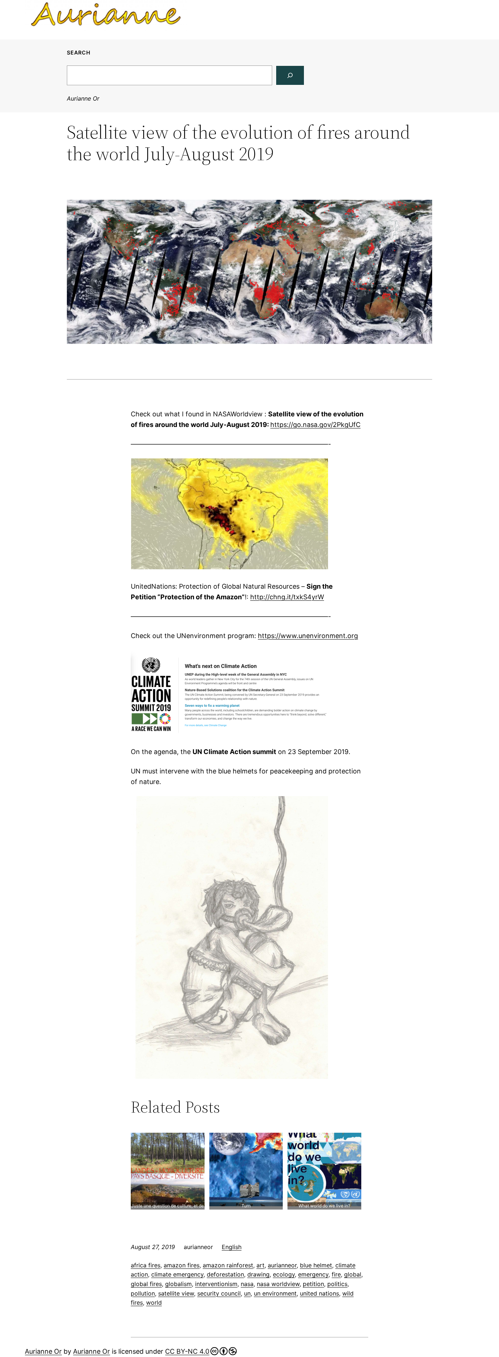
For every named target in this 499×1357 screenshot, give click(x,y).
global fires (146, 1283)
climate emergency (177, 1274)
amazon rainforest (228, 1265)
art (260, 1265)
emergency (313, 1274)
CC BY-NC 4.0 (187, 1351)
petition (313, 1283)
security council (219, 1293)
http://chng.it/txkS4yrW (287, 597)
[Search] (290, 75)
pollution (143, 1293)
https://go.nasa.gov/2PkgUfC (315, 424)
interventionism (216, 1283)
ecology (284, 1274)
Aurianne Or (83, 98)
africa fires (145, 1265)
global (352, 1274)
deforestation (225, 1274)
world (154, 1302)
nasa (247, 1283)
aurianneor (282, 1265)
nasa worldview (278, 1283)
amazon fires (181, 1265)
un (247, 1293)
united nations (319, 1293)
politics (337, 1283)
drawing (258, 1274)
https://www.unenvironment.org (308, 636)
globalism (178, 1283)
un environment (275, 1293)
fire (336, 1274)
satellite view (176, 1293)
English (231, 1247)
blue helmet (316, 1265)
